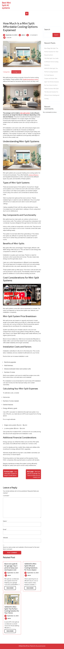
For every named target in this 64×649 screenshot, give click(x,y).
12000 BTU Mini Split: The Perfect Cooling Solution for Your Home (11, 610)
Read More (10, 588)
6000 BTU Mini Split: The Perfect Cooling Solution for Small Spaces (51, 72)
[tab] (27, 13)
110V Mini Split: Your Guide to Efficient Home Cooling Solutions (51, 62)
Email (5, 529)
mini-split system (25, 113)
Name (5, 521)
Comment (6, 495)
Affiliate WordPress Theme (26, 646)
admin (23, 35)
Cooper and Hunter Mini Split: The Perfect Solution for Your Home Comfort (51, 82)
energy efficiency (33, 175)
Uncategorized (16, 72)
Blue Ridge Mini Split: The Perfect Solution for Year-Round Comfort (51, 52)
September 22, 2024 (11, 35)
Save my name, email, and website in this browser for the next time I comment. (21, 548)
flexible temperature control (30, 79)
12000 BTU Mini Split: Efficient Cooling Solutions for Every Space (30, 567)
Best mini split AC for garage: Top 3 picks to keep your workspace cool (11, 567)
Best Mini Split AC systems (6, 5)
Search (47, 29)
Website (5, 537)
